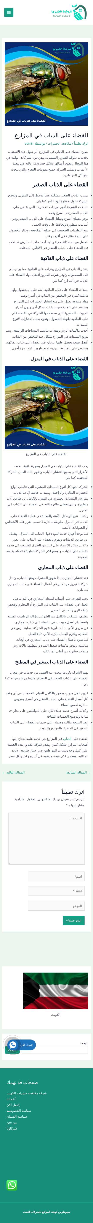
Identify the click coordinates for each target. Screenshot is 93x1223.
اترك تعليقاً (81, 143)
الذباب (67, 738)
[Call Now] (12, 1044)
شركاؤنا (11, 1128)
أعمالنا (11, 1099)
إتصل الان (12, 1105)
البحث (84, 1043)
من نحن (11, 1122)
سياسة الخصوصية (18, 1110)
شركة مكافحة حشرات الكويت (26, 1093)
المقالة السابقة (78, 772)
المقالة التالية (13, 772)
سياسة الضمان (16, 1116)
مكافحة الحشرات (59, 143)
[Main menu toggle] (8, 12)
